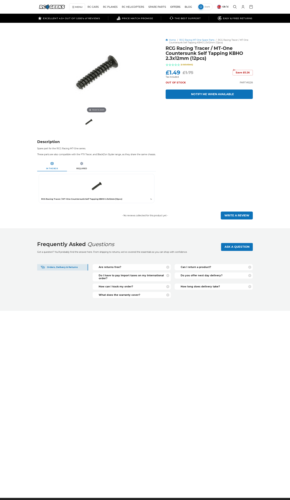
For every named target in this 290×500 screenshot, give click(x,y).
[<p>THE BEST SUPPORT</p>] (185, 18)
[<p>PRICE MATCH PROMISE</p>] (135, 18)
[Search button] (235, 8)
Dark (207, 7)
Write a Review (236, 215)
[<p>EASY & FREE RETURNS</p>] (235, 18)
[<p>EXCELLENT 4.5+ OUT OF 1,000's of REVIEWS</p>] (69, 18)
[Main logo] (52, 7)
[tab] (52, 166)
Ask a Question (237, 246)
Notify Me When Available (212, 94)
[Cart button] (251, 8)
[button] (209, 65)
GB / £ (225, 6)
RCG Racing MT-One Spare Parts (196, 40)
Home (172, 40)
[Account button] (243, 7)
